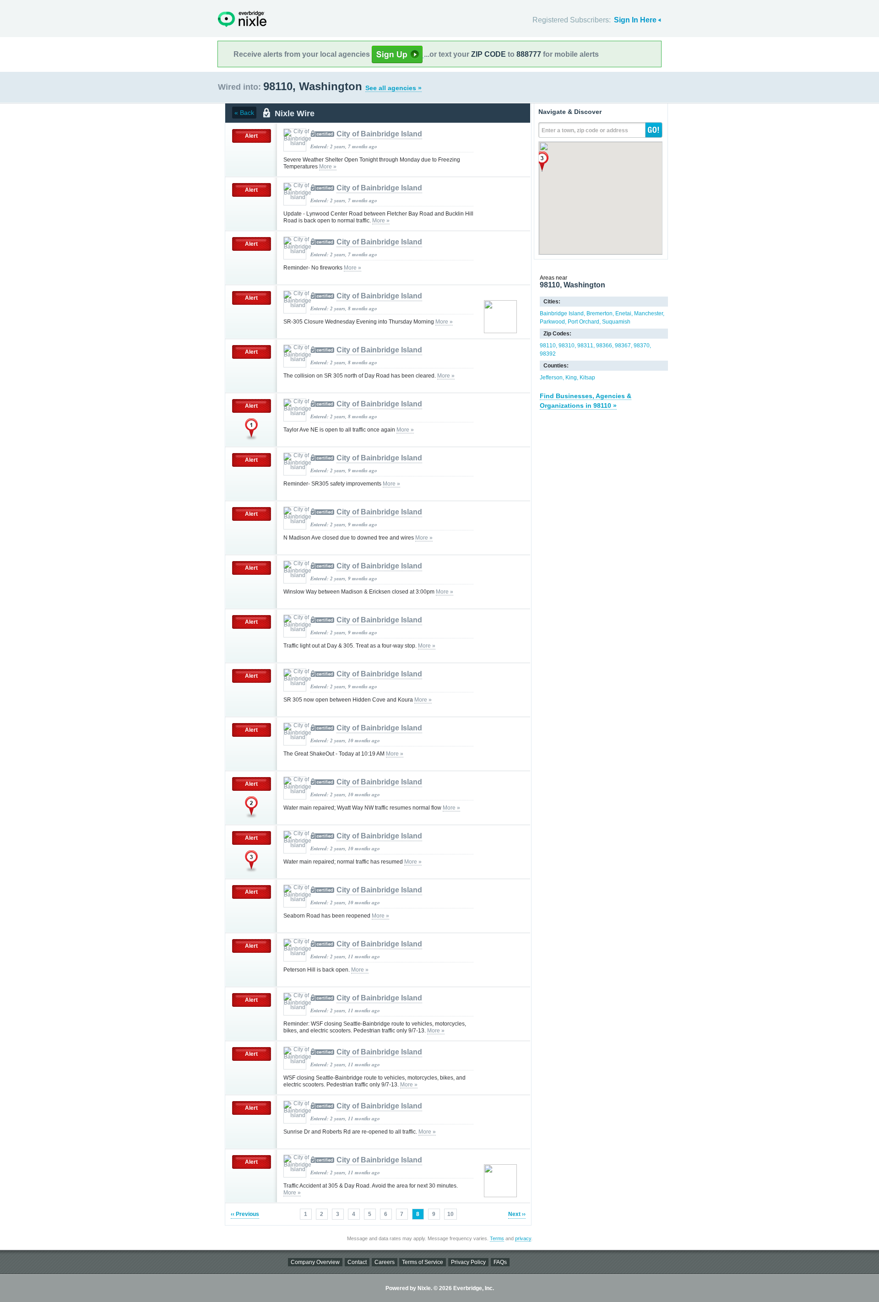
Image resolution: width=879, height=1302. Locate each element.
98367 (623, 345)
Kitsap (587, 377)
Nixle (242, 19)
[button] (542, 161)
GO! (653, 130)
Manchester (648, 313)
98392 (548, 354)
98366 (604, 345)
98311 (585, 345)
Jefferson (551, 377)
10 (450, 1214)
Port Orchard (583, 322)
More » (327, 166)
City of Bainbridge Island (379, 134)
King (571, 377)
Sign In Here (635, 20)
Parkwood (552, 322)
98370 (642, 345)
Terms (497, 1238)
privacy (523, 1238)
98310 (567, 345)
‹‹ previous (245, 1214)
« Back (244, 112)
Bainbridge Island (562, 313)
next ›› (517, 1214)
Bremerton (599, 313)
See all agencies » (393, 88)
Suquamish (616, 322)
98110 (548, 345)
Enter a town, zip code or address (585, 130)
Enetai (623, 313)
